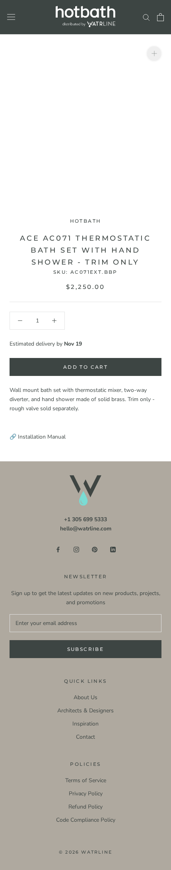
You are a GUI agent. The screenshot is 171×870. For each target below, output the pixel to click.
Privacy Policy (86, 793)
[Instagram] (76, 549)
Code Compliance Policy (85, 820)
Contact (85, 737)
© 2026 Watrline (85, 852)
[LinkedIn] (113, 549)
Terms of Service (85, 780)
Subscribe (85, 649)
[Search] (146, 17)
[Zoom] (154, 53)
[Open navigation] (11, 17)
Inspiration (85, 724)
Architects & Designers (85, 710)
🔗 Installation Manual (38, 437)
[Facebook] (58, 549)
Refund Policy (85, 807)
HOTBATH (85, 221)
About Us (85, 697)
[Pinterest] (94, 549)
